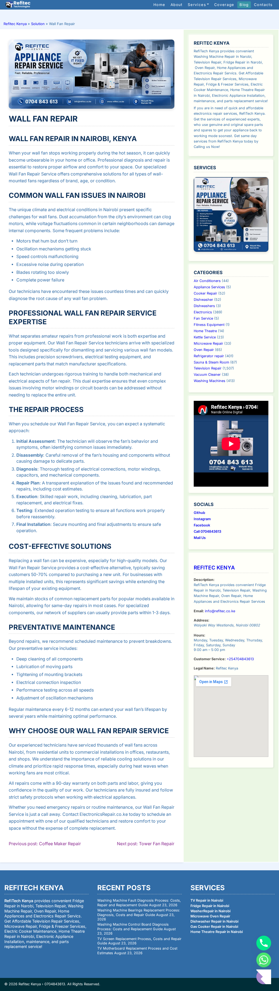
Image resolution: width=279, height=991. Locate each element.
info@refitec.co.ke (220, 611)
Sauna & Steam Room (211, 362)
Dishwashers (204, 306)
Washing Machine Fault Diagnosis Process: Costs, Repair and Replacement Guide (139, 902)
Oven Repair (204, 350)
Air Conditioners (207, 281)
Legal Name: (204, 668)
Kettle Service (205, 337)
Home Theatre (205, 331)
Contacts (263, 4)
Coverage (224, 4)
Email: (199, 611)
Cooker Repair (205, 293)
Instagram (202, 519)
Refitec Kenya (15, 24)
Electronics (203, 312)
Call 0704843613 (207, 531)
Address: (201, 620)
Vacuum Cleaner (207, 374)
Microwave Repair (208, 343)
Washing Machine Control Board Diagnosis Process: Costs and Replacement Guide (133, 926)
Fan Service (203, 318)
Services (197, 4)
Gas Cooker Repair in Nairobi (214, 927)
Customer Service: (210, 659)
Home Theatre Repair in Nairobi (216, 932)
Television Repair (208, 368)
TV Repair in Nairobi (206, 900)
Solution (38, 24)
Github (199, 513)
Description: (204, 580)
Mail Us (200, 538)
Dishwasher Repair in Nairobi (214, 921)
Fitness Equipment (209, 325)
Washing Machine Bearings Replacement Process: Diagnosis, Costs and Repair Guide (138, 912)
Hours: (199, 635)
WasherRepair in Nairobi (210, 911)
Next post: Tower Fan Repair (145, 843)
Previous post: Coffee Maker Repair (45, 843)
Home (159, 4)
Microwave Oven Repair (210, 916)
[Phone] (263, 943)
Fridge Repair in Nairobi (209, 906)
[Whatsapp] (263, 960)
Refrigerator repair (209, 356)
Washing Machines (209, 381)
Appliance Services (209, 287)
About (177, 4)
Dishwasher (203, 300)
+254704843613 (240, 659)
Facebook (202, 525)
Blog (243, 4)
